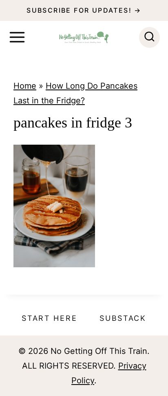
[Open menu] (17, 37)
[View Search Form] (149, 37)
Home (24, 86)
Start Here (49, 318)
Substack (122, 318)
